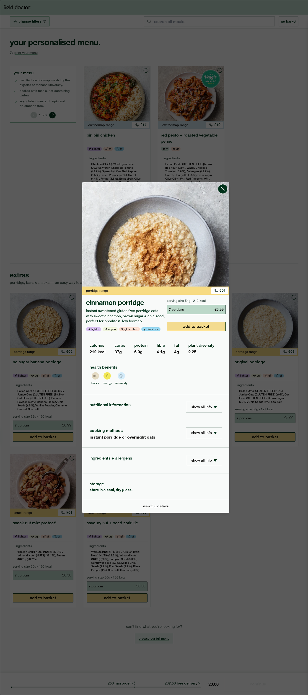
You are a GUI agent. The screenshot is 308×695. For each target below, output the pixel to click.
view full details (155, 506)
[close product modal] (222, 184)
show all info (201, 407)
